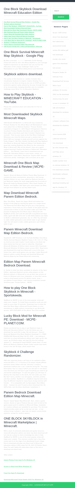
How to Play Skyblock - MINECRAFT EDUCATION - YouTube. (23, 26)
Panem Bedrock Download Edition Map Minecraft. (19, 44)
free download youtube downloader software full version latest (61, 174)
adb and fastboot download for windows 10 (61, 112)
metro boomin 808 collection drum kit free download (59, 138)
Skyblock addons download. (12, 24)
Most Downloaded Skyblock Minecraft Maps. (17, 28)
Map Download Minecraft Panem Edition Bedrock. (19, 32)
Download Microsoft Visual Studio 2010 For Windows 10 (23, 479)
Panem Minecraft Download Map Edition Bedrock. (19, 34)
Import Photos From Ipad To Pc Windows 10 (19, 460)
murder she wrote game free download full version (60, 63)
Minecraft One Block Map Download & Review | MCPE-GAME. (23, 30)
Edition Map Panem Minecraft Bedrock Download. (19, 36)
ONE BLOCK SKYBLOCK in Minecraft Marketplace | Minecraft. (23, 46)
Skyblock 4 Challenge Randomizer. (14, 42)
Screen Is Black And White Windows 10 (17, 466)
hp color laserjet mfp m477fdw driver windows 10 (60, 152)
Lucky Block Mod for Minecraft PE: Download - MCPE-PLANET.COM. (25, 40)
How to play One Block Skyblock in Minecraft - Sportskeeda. (22, 38)
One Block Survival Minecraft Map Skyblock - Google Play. (22, 22)
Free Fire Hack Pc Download (14, 473)
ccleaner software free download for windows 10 (61, 125)
